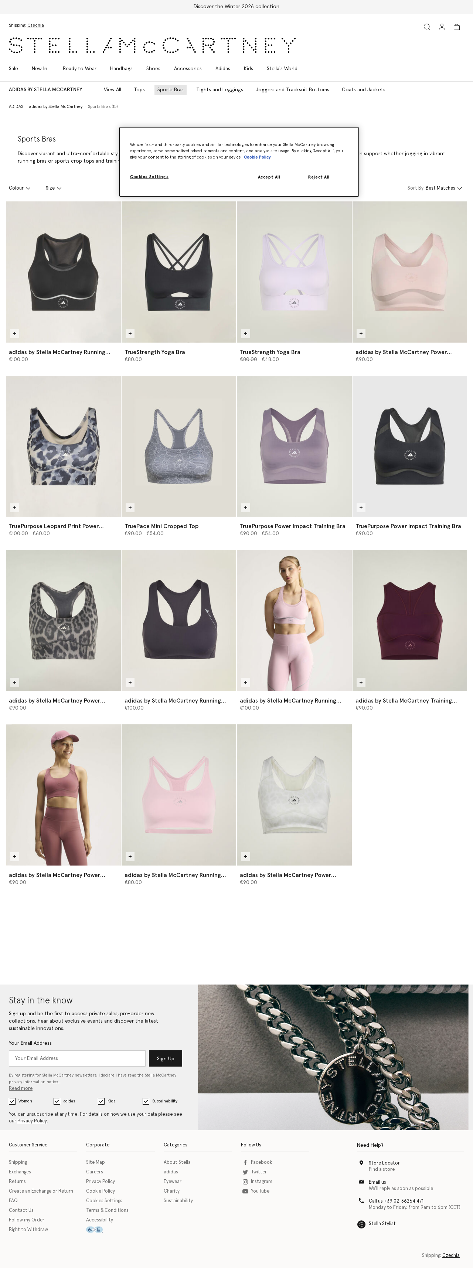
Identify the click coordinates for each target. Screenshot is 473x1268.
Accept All (269, 177)
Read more (21, 1088)
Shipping (18, 1162)
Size (50, 188)
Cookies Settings (104, 1201)
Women (25, 1101)
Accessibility (99, 1220)
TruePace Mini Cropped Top (161, 526)
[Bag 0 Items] (456, 27)
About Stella (177, 1162)
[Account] (442, 26)
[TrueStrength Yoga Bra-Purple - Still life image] (294, 272)
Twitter (259, 1172)
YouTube (260, 1191)
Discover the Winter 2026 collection (236, 6)
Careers (94, 1172)
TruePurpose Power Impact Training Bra (293, 526)
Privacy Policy (32, 1121)
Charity (172, 1191)
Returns (17, 1181)
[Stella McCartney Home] (152, 45)
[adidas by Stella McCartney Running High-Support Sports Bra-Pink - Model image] (294, 620)
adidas (69, 1101)
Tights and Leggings (219, 89)
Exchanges (20, 1172)
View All (112, 89)
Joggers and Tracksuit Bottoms (292, 89)
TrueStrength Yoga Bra (155, 352)
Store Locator (384, 1163)
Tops (139, 89)
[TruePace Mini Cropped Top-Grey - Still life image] (179, 446)
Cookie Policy (100, 1191)
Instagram (261, 1181)
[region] (239, 162)
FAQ (13, 1201)
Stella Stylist (382, 1223)
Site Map (95, 1162)
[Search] (427, 26)
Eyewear (172, 1181)
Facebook (261, 1162)
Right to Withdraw (28, 1229)
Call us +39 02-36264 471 (396, 1201)
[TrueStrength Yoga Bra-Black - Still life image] (179, 272)
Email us (377, 1182)
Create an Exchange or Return (41, 1191)
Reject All (319, 177)
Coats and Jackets (363, 89)
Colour (16, 188)
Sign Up (165, 1058)
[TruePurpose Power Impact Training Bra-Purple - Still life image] (294, 446)
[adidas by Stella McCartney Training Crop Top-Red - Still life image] (410, 620)
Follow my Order (26, 1220)
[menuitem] (39, 68)
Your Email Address (30, 1043)
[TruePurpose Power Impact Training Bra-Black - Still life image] (410, 446)
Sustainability (164, 1101)
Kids (111, 1101)
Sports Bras (170, 89)
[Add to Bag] (15, 334)
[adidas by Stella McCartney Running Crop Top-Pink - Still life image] (179, 795)
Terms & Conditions (107, 1210)
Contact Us (21, 1210)
